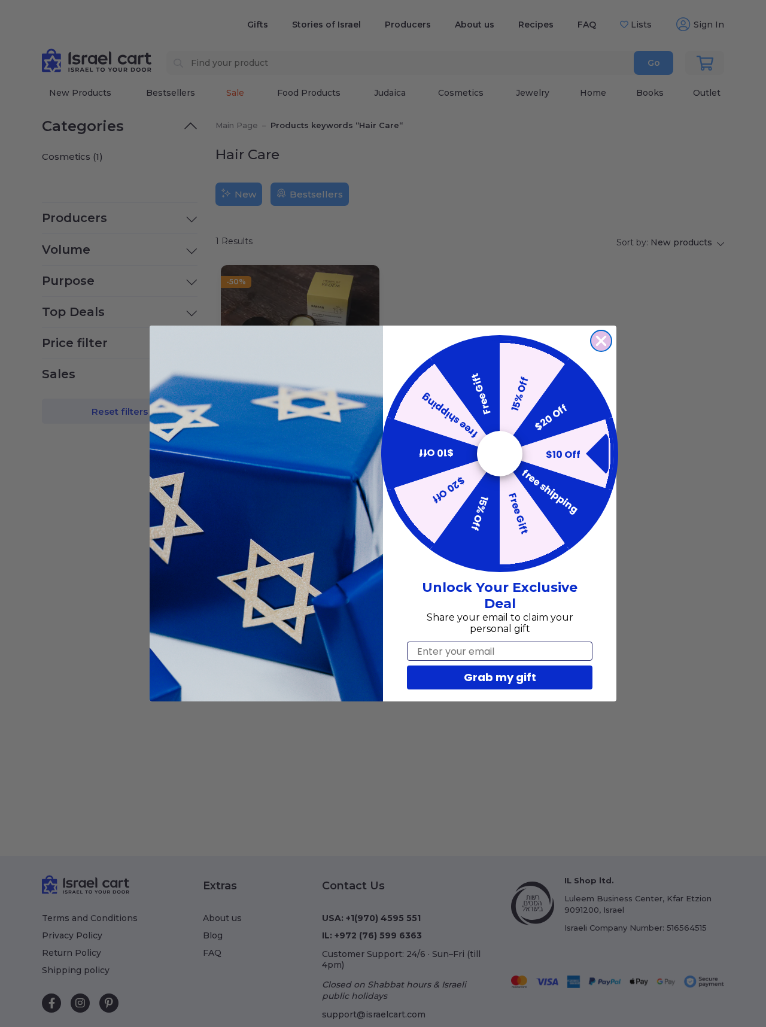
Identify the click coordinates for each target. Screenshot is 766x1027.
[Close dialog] (601, 340)
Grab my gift (500, 677)
